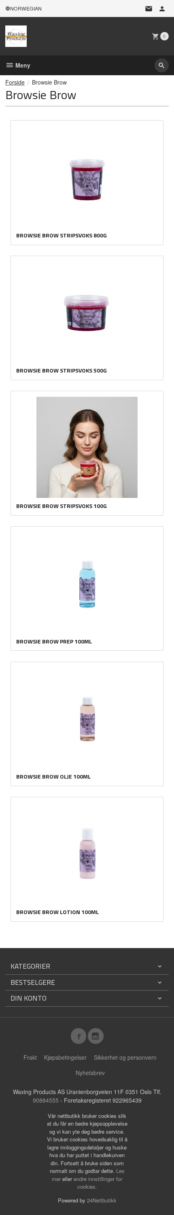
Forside (15, 82)
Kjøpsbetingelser (65, 1057)
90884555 (46, 1100)
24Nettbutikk (102, 1200)
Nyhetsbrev (90, 1073)
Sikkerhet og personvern (125, 1057)
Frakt (30, 1057)
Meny (22, 65)
